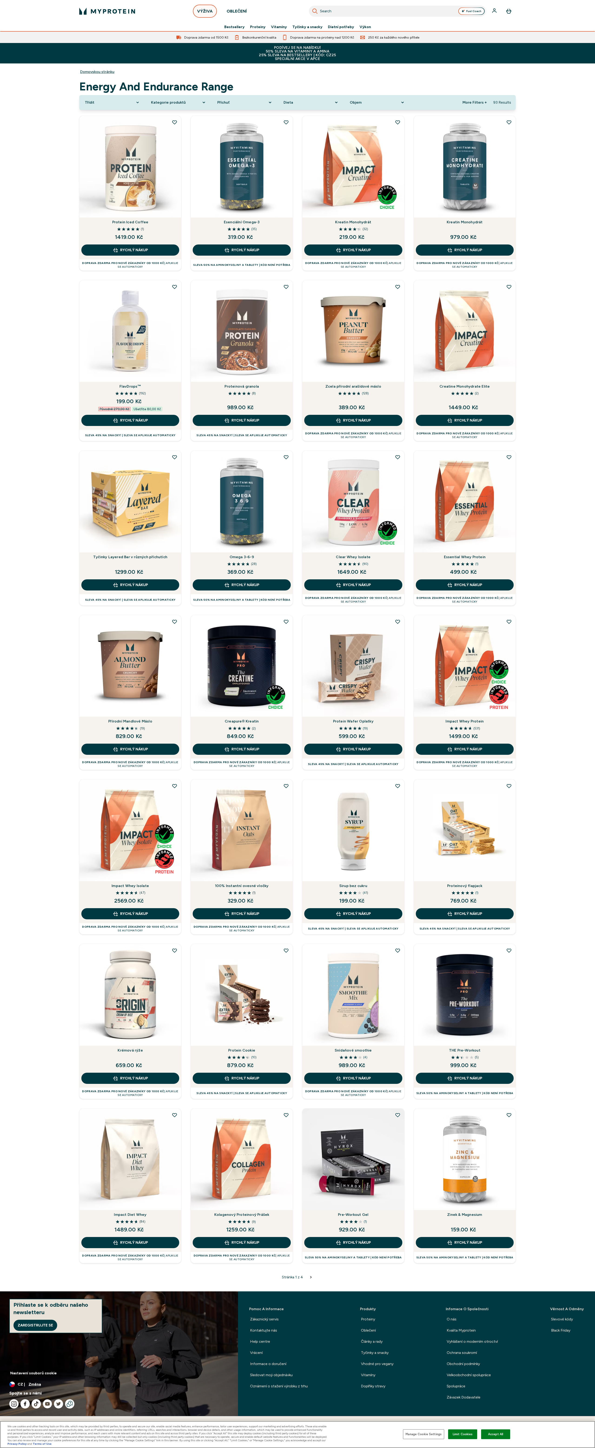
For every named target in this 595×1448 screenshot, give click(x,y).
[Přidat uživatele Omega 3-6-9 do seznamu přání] (286, 457)
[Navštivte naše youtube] (47, 1403)
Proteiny (257, 27)
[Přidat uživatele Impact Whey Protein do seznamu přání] (509, 621)
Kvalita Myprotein (461, 1330)
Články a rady (372, 1341)
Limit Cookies (463, 1434)
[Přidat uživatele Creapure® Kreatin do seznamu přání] (286, 621)
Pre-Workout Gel (353, 1215)
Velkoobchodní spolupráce (469, 1375)
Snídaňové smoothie (353, 1050)
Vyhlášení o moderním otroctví (472, 1341)
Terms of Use (42, 1443)
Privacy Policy (17, 1443)
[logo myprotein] (107, 11)
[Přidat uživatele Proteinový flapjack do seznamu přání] (509, 786)
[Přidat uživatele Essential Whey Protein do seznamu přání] (509, 457)
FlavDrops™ (130, 386)
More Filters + (475, 102)
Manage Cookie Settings (424, 1434)
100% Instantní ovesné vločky (242, 886)
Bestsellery (234, 27)
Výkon (365, 27)
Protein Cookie (241, 1050)
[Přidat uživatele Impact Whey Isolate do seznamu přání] (174, 786)
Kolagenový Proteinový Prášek (241, 1215)
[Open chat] (69, 1403)
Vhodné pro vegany (377, 1364)
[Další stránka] (311, 1277)
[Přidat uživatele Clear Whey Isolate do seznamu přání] (397, 457)
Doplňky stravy (373, 1386)
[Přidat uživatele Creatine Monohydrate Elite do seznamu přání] (509, 286)
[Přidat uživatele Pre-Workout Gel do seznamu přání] (397, 1115)
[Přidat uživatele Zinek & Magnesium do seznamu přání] (509, 1115)
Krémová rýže (130, 1050)
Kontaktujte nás (263, 1330)
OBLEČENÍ (237, 11)
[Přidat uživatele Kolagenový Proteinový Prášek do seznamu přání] (286, 1115)
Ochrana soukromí (462, 1353)
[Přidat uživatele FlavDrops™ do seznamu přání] (174, 286)
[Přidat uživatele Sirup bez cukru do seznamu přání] (397, 786)
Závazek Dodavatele (463, 1397)
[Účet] (495, 11)
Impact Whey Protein (465, 721)
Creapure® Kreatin (242, 721)
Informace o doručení (268, 1364)
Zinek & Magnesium (464, 1215)
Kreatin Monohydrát (353, 222)
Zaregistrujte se (35, 1325)
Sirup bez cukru (353, 886)
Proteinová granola (242, 386)
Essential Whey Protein (465, 557)
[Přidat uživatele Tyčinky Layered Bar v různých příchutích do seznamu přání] (174, 457)
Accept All (495, 1434)
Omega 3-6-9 (242, 557)
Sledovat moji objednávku (271, 1375)
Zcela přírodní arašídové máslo (353, 386)
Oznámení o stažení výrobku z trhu (279, 1386)
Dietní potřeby (341, 27)
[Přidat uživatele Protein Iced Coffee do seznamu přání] (174, 122)
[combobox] (397, 11)
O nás (451, 1319)
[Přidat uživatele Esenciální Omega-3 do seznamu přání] (286, 122)
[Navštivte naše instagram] (14, 1403)
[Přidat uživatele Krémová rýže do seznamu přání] (174, 950)
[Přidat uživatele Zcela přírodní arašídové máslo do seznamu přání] (397, 286)
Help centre (260, 1341)
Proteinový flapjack (464, 886)
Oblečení (368, 1330)
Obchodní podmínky (463, 1364)
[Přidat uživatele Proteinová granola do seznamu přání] (286, 286)
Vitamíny (279, 27)
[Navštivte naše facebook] (25, 1403)
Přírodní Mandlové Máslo (130, 721)
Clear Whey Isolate (353, 557)
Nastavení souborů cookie (33, 1373)
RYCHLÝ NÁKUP (134, 250)
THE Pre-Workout (464, 1050)
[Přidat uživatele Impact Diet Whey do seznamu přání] (174, 1115)
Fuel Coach (473, 11)
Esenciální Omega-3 (242, 222)
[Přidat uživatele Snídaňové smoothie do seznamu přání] (397, 950)
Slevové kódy (562, 1319)
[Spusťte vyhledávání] (315, 11)
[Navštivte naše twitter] (58, 1403)
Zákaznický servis (264, 1319)
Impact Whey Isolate (130, 886)
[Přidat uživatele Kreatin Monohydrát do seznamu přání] (397, 122)
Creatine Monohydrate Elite (465, 386)
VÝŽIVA (205, 11)
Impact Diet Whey (130, 1215)
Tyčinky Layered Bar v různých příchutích (130, 557)
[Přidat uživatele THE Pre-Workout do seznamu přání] (509, 950)
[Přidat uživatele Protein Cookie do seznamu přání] (286, 950)
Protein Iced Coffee (130, 222)
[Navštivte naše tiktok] (36, 1403)
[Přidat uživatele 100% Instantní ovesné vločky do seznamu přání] (286, 786)
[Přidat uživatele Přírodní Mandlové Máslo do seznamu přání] (174, 621)
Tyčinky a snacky (307, 27)
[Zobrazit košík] (509, 11)
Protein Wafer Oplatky (353, 721)
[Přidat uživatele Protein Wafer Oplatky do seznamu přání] (397, 621)
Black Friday (560, 1330)
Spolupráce (456, 1386)
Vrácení (256, 1353)
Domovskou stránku (97, 72)
